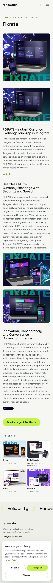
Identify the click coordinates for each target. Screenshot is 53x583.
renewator (10, 5)
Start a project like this (21, 422)
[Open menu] (47, 4)
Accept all (37, 568)
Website (7, 174)
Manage (26, 575)
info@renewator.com (12, 537)
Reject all (15, 568)
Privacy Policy (10, 560)
